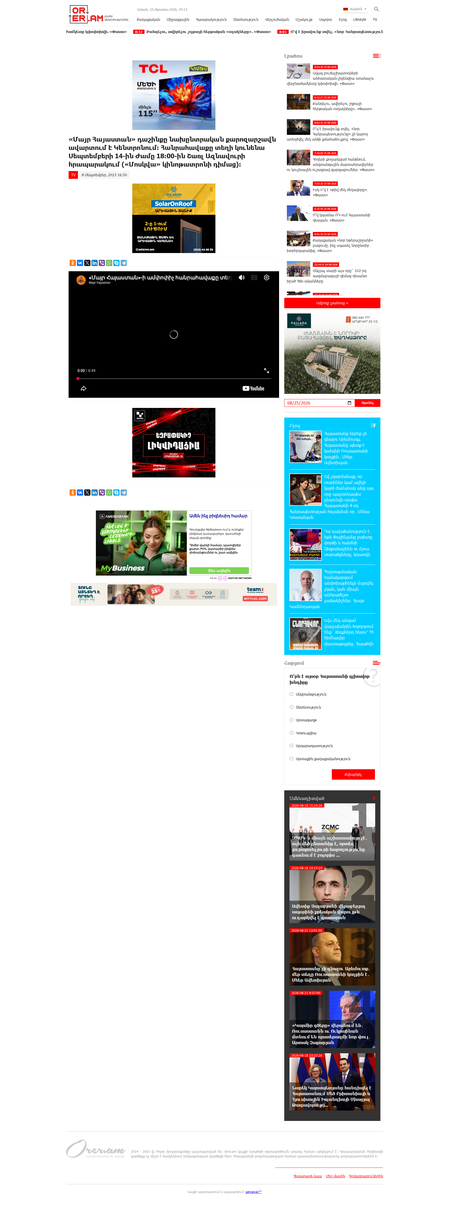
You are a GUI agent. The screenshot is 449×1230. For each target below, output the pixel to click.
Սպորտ (325, 19)
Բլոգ (343, 19)
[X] (87, 263)
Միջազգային (178, 19)
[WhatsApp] (109, 263)
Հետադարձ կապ (307, 1176)
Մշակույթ (304, 19)
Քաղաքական (148, 19)
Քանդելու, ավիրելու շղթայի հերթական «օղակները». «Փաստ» (152, 31)
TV (375, 19)
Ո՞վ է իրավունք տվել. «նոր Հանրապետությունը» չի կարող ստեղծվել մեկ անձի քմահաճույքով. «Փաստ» (338, 31)
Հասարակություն (211, 19)
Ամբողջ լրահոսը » (332, 303)
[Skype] (116, 263)
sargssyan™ (254, 1192)
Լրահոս (293, 55)
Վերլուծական (277, 19)
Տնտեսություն (245, 19)
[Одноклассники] (73, 263)
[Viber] (102, 263)
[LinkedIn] (94, 263)
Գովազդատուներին (366, 1176)
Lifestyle (359, 19)
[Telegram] (124, 263)
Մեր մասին (335, 1176)
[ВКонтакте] (80, 263)
